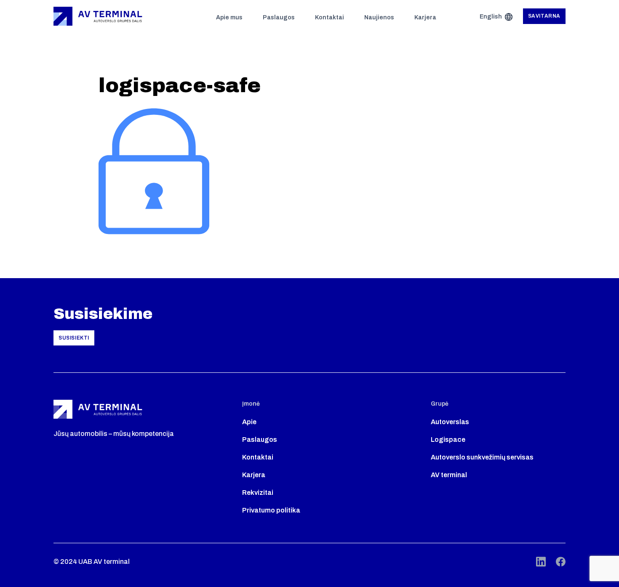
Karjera (425, 17)
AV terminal (449, 474)
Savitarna (544, 16)
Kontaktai (329, 17)
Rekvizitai (257, 492)
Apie (249, 421)
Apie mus (229, 17)
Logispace (448, 439)
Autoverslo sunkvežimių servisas (482, 457)
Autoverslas (450, 421)
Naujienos (379, 17)
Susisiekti (74, 338)
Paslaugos (279, 17)
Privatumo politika (271, 510)
